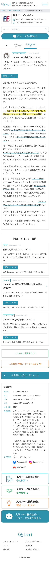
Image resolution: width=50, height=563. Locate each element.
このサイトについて (10, 542)
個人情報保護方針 (32, 549)
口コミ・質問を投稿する (27, 36)
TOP (6, 45)
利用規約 (6, 549)
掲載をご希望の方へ (33, 542)
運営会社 (29, 545)
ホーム (3, 10)
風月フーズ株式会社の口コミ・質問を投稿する (28, 516)
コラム (5, 545)
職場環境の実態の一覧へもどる (25, 375)
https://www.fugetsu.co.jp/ (22, 399)
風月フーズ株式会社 (14, 10)
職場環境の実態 (30, 45)
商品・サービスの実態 (18, 45)
